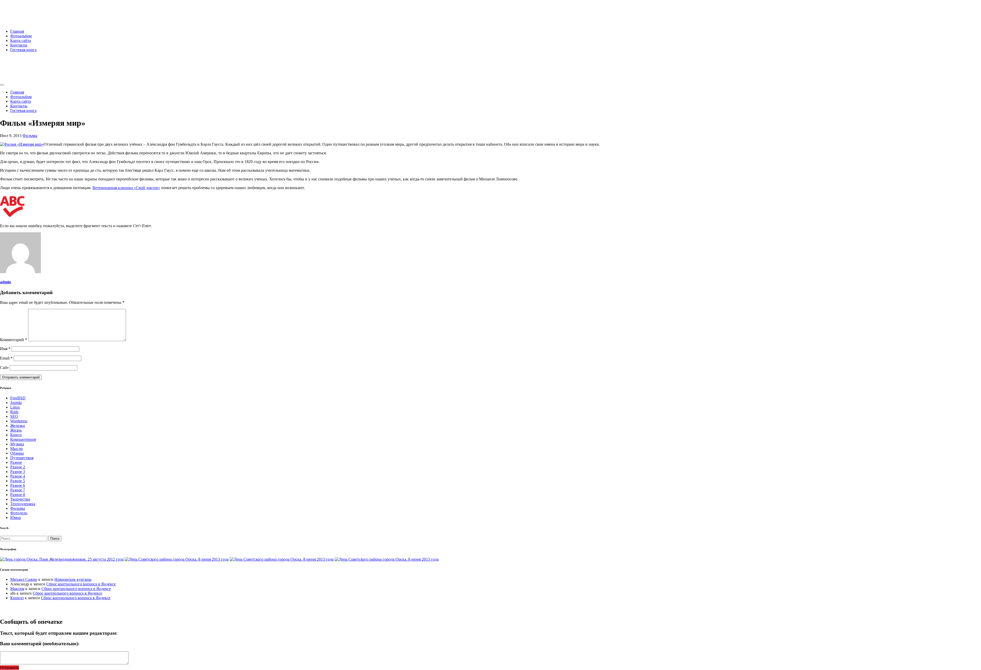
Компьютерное (23, 439)
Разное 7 (17, 490)
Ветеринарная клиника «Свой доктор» (126, 188)
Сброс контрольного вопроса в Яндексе (81, 584)
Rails (14, 412)
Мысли (16, 448)
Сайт (4, 367)
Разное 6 (17, 485)
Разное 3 (17, 471)
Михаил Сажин (23, 579)
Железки (17, 425)
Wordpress (18, 421)
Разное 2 (17, 467)
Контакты (18, 45)
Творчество (20, 499)
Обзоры (17, 453)
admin (5, 282)
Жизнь (16, 430)
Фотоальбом (21, 36)
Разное (16, 462)
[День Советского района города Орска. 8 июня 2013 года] (177, 559)
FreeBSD (18, 398)
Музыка (17, 444)
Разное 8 (17, 494)
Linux (15, 407)
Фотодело (18, 513)
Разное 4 (17, 476)
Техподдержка (22, 504)
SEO (14, 416)
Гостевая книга (23, 50)
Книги (16, 435)
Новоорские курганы (72, 579)
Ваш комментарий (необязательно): (39, 643)
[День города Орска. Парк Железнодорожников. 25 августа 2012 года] (62, 559)
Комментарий (13, 340)
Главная (17, 31)
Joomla (16, 402)
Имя (5, 348)
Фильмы (29, 135)
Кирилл (17, 598)
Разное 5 (17, 481)
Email (6, 358)
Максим (17, 588)
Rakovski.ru (21, 10)
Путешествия (21, 458)
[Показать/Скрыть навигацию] (2, 85)
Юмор (15, 517)
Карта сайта (20, 40)
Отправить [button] (9, 667)
